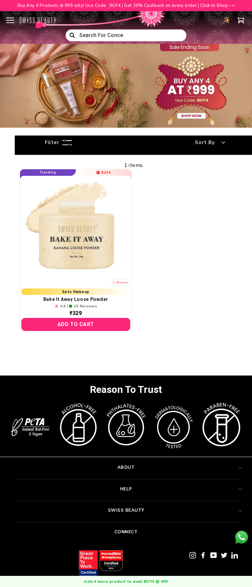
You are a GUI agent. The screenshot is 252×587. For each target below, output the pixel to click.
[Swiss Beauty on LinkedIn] (234, 554)
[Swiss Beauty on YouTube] (213, 554)
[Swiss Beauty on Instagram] (192, 554)
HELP (126, 489)
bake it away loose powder (76, 299)
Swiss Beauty (126, 510)
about (126, 467)
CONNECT (126, 532)
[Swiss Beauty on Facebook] (203, 554)
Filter (52, 142)
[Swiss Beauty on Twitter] (224, 554)
